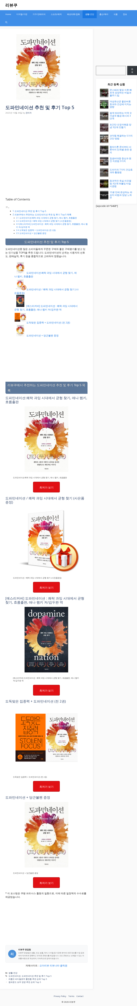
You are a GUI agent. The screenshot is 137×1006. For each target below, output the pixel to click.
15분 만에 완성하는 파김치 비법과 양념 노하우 (121, 195)
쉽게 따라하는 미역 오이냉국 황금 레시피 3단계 (121, 115)
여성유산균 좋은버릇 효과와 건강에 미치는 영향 (120, 104)
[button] (6, 22)
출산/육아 (103, 14)
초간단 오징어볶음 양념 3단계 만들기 (120, 126)
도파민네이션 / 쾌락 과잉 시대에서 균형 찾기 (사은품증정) (45, 221)
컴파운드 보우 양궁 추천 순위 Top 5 (25, 982)
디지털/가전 (21, 14)
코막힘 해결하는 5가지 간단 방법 (121, 137)
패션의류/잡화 (73, 14)
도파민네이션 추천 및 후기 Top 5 (30, 211)
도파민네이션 (15, 976)
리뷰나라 (54, 965)
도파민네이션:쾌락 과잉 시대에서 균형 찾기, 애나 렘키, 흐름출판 (48, 217)
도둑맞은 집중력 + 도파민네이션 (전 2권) (37, 230)
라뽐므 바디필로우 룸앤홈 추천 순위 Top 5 (28, 979)
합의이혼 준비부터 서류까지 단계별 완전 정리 (121, 149)
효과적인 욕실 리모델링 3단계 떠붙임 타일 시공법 (120, 183)
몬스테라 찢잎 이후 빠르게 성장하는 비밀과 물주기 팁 (121, 92)
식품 (116, 14)
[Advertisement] (46, 135)
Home (8, 14)
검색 (132, 70)
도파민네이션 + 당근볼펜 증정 (32, 233)
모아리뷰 (44, 965)
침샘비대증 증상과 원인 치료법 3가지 (120, 160)
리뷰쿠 (11, 5)
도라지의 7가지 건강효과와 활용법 (121, 171)
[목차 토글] (7, 207)
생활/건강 (89, 14)
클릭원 (63, 965)
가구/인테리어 (39, 14)
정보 (125, 14)
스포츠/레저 (56, 14)
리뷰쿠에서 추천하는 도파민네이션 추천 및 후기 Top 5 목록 (43, 214)
